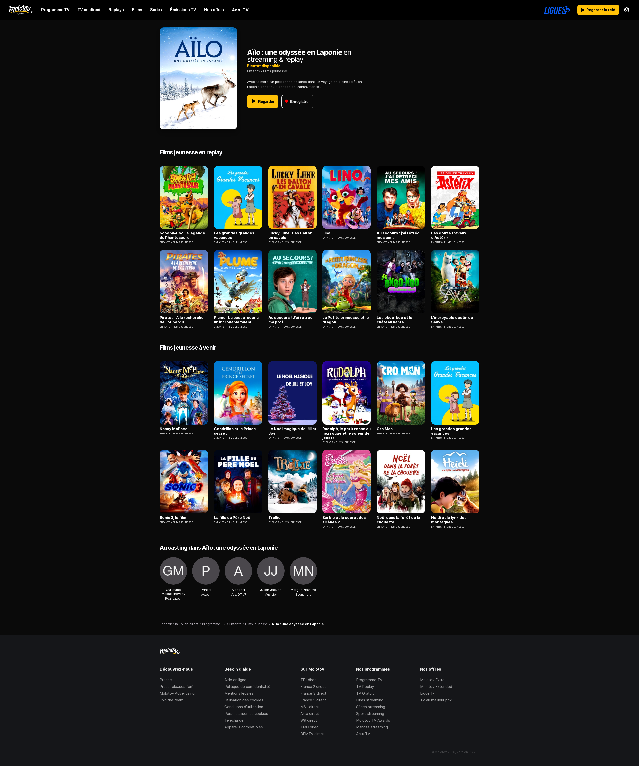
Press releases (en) (177, 686)
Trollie (274, 517)
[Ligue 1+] (557, 10)
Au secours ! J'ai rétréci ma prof (290, 319)
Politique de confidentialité (247, 686)
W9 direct (308, 720)
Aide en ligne (235, 679)
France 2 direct (313, 686)
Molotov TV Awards (373, 720)
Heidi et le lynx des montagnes (449, 519)
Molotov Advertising (177, 693)
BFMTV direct (312, 733)
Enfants (253, 71)
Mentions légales (239, 693)
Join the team (171, 700)
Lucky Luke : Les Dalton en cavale (290, 235)
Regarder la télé (600, 10)
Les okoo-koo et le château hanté (394, 319)
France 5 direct (313, 700)
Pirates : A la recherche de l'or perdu (182, 319)
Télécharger (234, 720)
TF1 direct (309, 679)
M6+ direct (309, 706)
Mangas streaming (372, 727)
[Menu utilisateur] (626, 10)
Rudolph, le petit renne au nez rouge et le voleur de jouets (346, 433)
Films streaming (369, 700)
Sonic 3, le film (173, 517)
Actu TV (363, 733)
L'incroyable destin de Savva (452, 319)
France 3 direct (313, 693)
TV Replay (365, 686)
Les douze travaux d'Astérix (448, 235)
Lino (326, 233)
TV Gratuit (365, 693)
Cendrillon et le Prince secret (235, 431)
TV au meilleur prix (436, 700)
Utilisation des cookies (243, 700)
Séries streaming (370, 706)
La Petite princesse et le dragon (345, 319)
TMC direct (310, 727)
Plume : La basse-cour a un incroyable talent (236, 319)
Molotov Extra (432, 679)
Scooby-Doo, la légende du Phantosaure (182, 235)
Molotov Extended (436, 686)
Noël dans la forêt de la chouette (398, 519)
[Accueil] (20, 10)
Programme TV (369, 679)
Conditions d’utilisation (243, 706)
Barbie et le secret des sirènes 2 (344, 519)
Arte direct (309, 713)
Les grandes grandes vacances (234, 235)
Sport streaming (370, 713)
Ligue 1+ (427, 693)
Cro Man (385, 429)
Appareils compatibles (243, 727)
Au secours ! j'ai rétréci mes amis (398, 235)
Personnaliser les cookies (246, 713)
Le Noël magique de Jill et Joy (292, 431)
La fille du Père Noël (232, 517)
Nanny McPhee (174, 429)
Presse (166, 679)
